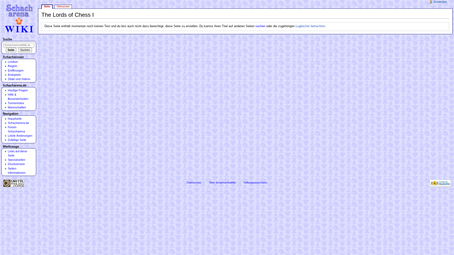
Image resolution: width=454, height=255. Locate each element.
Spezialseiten (16, 160)
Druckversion (16, 164)
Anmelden (440, 2)
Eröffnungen (16, 70)
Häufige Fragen (18, 90)
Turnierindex (16, 103)
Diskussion (63, 6)
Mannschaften (17, 107)
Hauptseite (15, 118)
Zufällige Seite (17, 140)
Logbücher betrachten (310, 26)
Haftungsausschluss (255, 182)
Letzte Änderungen (20, 135)
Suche (7, 39)
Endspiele (14, 74)
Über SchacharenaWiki (222, 182)
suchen (260, 26)
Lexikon (13, 62)
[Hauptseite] (19, 18)
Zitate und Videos (19, 79)
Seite (47, 6)
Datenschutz (194, 182)
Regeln (12, 66)
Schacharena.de (18, 123)
